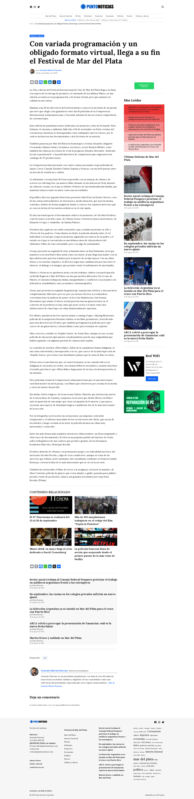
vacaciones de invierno (139, 779)
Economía (110, 16)
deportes (144, 735)
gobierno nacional (147, 745)
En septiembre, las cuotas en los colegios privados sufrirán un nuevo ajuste (73, 595)
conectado (51, 705)
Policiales (88, 16)
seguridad (158, 770)
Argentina (147, 728)
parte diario (137, 766)
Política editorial (36, 764)
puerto (146, 770)
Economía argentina (152, 739)
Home (32, 24)
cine (44, 658)
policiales (150, 766)
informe (142, 752)
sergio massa (137, 773)
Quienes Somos (35, 761)
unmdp (147, 776)
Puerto (129, 16)
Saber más (152, 379)
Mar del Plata (50, 16)
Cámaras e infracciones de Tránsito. (114, 20)
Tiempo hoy (157, 773)
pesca (144, 766)
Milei (156, 760)
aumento (153, 728)
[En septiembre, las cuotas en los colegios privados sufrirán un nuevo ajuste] (138, 227)
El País (78, 16)
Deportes (99, 16)
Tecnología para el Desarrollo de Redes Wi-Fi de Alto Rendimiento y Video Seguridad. (154, 367)
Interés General (66, 16)
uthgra (152, 776)
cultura (136, 735)
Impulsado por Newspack (154, 795)
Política (120, 16)
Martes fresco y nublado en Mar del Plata (56, 637)
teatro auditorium (147, 773)
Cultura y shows (142, 16)
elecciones (146, 742)
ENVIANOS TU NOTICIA (144, 86)
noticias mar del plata (148, 763)
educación (136, 742)
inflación (136, 752)
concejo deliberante (139, 732)
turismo (137, 776)
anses (141, 728)
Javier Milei (136, 755)
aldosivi (135, 728)
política (138, 769)
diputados (154, 735)
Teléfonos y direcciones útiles (88, 20)
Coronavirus (154, 731)
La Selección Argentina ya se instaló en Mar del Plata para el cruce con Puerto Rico (72, 610)
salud (151, 770)
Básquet (159, 728)
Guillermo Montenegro (151, 748)
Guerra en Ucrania (138, 748)
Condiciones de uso (37, 767)
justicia (143, 755)
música (135, 763)
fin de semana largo (157, 742)
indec (160, 748)
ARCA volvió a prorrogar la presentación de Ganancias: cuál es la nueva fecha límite (70, 625)
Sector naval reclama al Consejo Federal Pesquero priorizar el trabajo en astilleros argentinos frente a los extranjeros (73, 581)
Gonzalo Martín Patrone (50, 70)
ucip (143, 776)
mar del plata (143, 759)
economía (139, 738)
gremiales (158, 745)
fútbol (136, 745)
